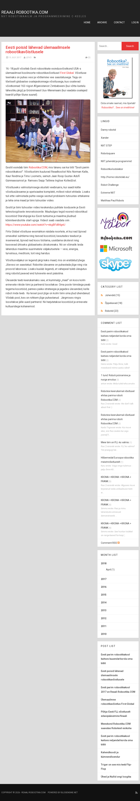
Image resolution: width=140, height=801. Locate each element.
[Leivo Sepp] (116, 239)
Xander (105, 137)
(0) (89, 57)
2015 (103, 594)
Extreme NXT (108, 192)
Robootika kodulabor (112, 169)
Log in (135, 22)
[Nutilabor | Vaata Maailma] (116, 231)
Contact (119, 22)
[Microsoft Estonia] (116, 252)
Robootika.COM (38, 167)
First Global (67, 72)
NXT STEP (106, 145)
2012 (103, 618)
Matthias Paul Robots (112, 200)
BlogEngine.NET (69, 792)
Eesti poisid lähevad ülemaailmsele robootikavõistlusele (38, 49)
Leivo (29, 57)
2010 (103, 634)
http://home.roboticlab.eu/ (115, 177)
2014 (103, 602)
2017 (103, 579)
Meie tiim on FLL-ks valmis (115, 442)
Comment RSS (109, 542)
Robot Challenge (110, 184)
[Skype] (115, 270)
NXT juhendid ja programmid (116, 161)
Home (87, 22)
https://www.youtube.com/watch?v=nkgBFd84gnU (35, 224)
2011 (103, 626)
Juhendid (112, 295)
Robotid (111, 311)
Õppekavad (113, 303)
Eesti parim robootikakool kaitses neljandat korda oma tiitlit (116, 335)
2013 (103, 610)
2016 (103, 587)
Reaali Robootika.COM (24, 12)
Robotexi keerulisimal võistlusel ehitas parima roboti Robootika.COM (118, 395)
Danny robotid (108, 129)
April (108, 569)
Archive (102, 22)
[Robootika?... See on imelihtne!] (118, 78)
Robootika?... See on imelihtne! (118, 107)
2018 (108, 566)
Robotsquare (108, 153)
